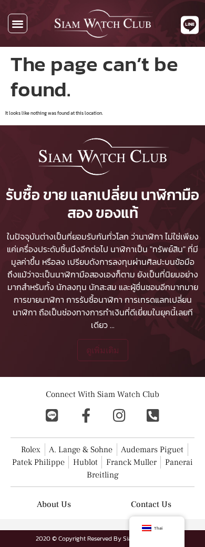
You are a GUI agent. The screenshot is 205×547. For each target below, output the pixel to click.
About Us (54, 504)
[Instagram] (119, 415)
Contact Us (151, 504)
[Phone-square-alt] (153, 415)
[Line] (52, 415)
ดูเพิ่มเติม (102, 350)
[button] (17, 23)
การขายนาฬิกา (39, 299)
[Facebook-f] (85, 415)
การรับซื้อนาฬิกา (94, 299)
